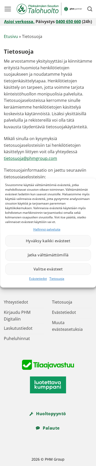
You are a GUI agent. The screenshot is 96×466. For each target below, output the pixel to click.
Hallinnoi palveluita (46, 229)
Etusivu (11, 36)
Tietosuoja (56, 278)
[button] (8, 9)
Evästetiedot (38, 278)
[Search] (89, 9)
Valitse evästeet (48, 269)
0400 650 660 (68, 21)
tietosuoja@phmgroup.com (30, 158)
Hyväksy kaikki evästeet (48, 241)
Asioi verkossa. (19, 21)
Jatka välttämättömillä (48, 255)
